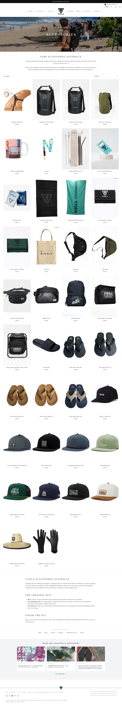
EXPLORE (86, 11)
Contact (14, 692)
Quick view (17, 118)
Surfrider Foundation (43, 692)
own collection (78, 599)
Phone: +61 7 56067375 (63, 700)
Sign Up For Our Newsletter (103, 693)
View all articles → (61, 674)
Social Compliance (11, 700)
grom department (48, 69)
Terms (18, 700)
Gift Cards (22, 692)
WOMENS (71, 11)
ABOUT (78, 11)
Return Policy (32, 700)
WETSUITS (40, 11)
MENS (31, 11)
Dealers (31, 692)
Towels (53, 632)
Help (8, 692)
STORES (97, 11)
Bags (26, 619)
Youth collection (76, 619)
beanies (43, 619)
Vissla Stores (58, 692)
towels (35, 619)
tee (26, 622)
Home (60, 30)
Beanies (61, 632)
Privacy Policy (24, 700)
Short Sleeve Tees (72, 632)
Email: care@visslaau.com (50, 700)
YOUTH (50, 11)
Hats (40, 632)
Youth (81, 632)
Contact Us (39, 700)
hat (85, 67)
